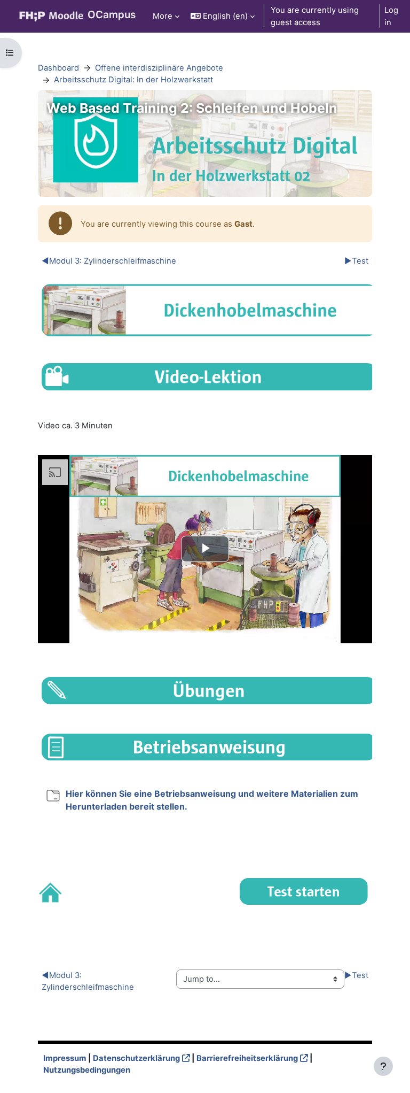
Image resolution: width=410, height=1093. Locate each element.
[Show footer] (383, 1066)
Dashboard (58, 68)
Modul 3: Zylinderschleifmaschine (109, 261)
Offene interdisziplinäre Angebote (159, 68)
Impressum (64, 1058)
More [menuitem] (162, 16)
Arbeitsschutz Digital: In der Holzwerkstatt (133, 79)
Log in (391, 16)
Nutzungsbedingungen (86, 1070)
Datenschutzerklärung (136, 1058)
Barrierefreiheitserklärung (247, 1058)
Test (356, 261)
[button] (223, 16)
